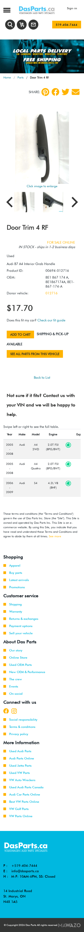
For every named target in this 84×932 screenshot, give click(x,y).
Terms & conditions (22, 727)
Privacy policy (18, 734)
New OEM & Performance (27, 672)
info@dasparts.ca (25, 871)
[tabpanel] (42, 56)
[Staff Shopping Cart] (22, 25)
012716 (51, 293)
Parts (20, 77)
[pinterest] (45, 92)
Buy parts (15, 572)
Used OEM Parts (20, 665)
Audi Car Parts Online (24, 794)
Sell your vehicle (21, 633)
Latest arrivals (19, 580)
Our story (15, 650)
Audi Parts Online (21, 758)
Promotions (17, 587)
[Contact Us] (33, 25)
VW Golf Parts (19, 809)
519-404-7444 (66, 24)
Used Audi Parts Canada (26, 787)
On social (16, 693)
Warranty (15, 611)
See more (55, 536)
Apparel (14, 565)
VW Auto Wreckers (22, 780)
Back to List (42, 378)
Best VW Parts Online (24, 801)
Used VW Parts (19, 773)
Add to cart (20, 334)
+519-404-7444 (24, 866)
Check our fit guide (51, 320)
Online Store (18, 657)
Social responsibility (23, 719)
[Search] (10, 25)
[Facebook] (55, 92)
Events (13, 686)
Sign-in (72, 8)
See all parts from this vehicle (34, 354)
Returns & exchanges (23, 619)
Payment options (20, 626)
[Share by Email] (76, 92)
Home (7, 77)
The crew (15, 679)
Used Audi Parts (20, 751)
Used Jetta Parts (20, 765)
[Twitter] (65, 92)
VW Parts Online (20, 816)
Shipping (15, 604)
